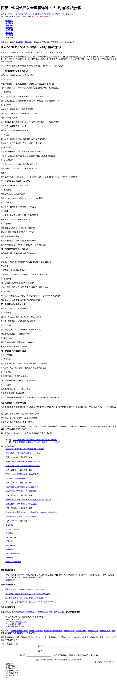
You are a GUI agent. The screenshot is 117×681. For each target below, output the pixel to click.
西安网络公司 (93, 631)
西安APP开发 (32, 633)
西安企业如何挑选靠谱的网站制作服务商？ (22, 474)
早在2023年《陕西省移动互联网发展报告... (22, 466)
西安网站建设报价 (36, 631)
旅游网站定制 (50, 612)
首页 (12, 42)
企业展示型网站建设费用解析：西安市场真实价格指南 (35, 440)
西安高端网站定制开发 (53, 631)
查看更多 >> (10, 580)
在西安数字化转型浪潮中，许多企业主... (21, 504)
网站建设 (28, 42)
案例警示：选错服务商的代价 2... (18, 478)
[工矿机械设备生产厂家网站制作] (19, 598)
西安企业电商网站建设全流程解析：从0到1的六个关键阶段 (36, 442)
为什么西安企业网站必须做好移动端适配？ (22, 461)
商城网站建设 (17, 612)
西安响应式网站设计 (19, 631)
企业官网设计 (6, 612)
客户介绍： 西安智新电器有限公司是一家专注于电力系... (28, 594)
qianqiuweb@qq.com (19, 622)
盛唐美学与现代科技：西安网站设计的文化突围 (24, 449)
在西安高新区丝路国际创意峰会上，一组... (22, 453)
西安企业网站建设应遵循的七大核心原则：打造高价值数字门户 (31, 512)
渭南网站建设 (105, 631)
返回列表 (4, 435)
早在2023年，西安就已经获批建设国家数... (22, 491)
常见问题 (19, 42)
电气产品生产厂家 (36, 590)
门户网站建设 (39, 612)
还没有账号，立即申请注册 (104, 662)
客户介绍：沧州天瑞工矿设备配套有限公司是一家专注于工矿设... (31, 602)
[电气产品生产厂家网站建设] (17, 590)
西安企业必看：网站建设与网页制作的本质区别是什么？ (28, 500)
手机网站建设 (28, 612)
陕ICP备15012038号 (39, 637)
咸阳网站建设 (69, 631)
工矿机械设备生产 (40, 598)
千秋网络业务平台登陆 (14, 626)
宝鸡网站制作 (81, 631)
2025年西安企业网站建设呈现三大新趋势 (21, 487)
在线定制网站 (44, 16)
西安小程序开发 (19, 633)
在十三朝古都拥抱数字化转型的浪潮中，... (22, 517)
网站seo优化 (60, 612)
